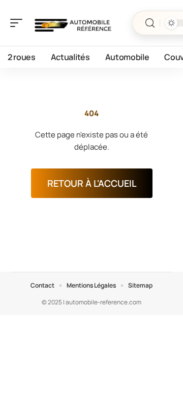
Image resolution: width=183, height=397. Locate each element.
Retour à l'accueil (91, 183)
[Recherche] (150, 23)
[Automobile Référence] (73, 23)
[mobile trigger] (18, 23)
